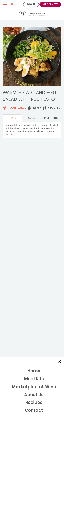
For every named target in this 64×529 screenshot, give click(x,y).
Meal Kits (34, 379)
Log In (31, 4)
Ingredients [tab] (51, 117)
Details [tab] (12, 117)
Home (33, 371)
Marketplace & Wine (34, 387)
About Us (34, 395)
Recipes (33, 402)
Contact (34, 410)
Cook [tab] (31, 117)
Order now (50, 4)
